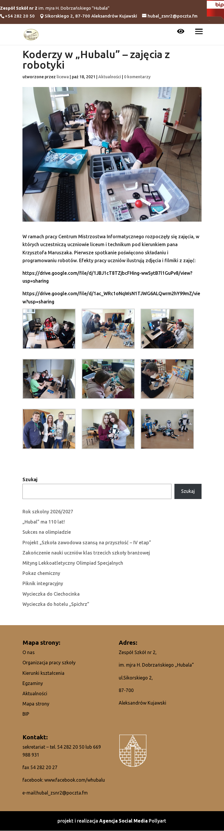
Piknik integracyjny (42, 583)
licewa (63, 76)
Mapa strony (35, 703)
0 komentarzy (137, 76)
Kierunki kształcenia (43, 673)
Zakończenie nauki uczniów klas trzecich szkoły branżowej (86, 552)
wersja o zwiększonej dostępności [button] (181, 31)
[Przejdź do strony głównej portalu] (31, 33)
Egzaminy (32, 683)
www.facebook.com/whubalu (74, 780)
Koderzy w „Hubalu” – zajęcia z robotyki (96, 60)
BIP (25, 714)
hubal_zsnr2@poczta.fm (62, 792)
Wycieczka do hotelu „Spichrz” (55, 604)
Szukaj (30, 479)
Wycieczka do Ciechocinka (51, 594)
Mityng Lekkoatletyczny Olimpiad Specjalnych (72, 563)
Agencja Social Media (124, 820)
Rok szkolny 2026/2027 (47, 511)
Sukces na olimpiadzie (46, 532)
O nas (28, 652)
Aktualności (109, 76)
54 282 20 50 (70, 747)
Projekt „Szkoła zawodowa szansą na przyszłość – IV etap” (86, 542)
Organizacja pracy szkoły (49, 662)
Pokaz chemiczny (41, 573)
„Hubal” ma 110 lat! (43, 521)
